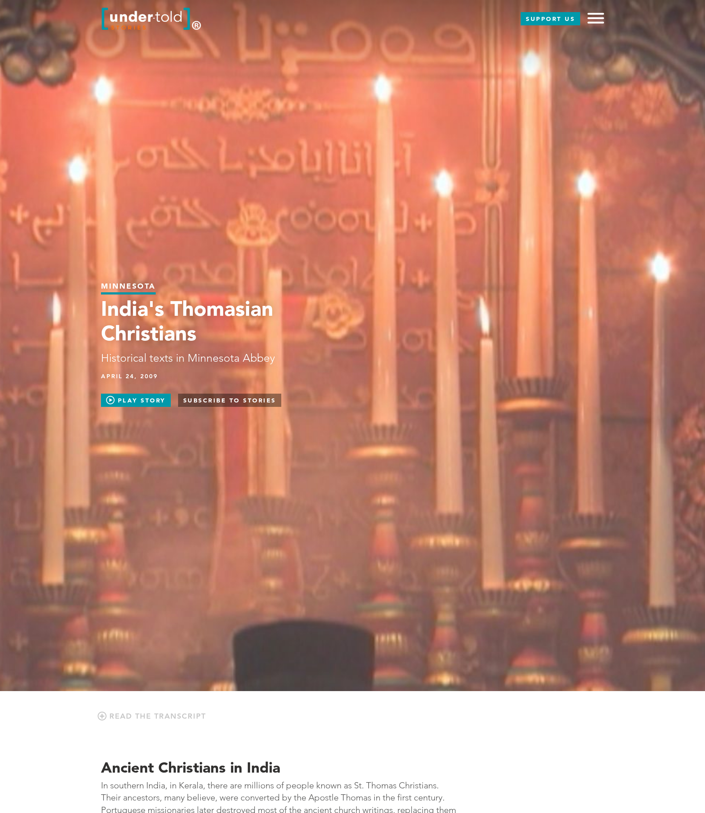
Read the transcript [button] (156, 716)
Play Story (140, 400)
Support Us (550, 18)
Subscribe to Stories (229, 400)
